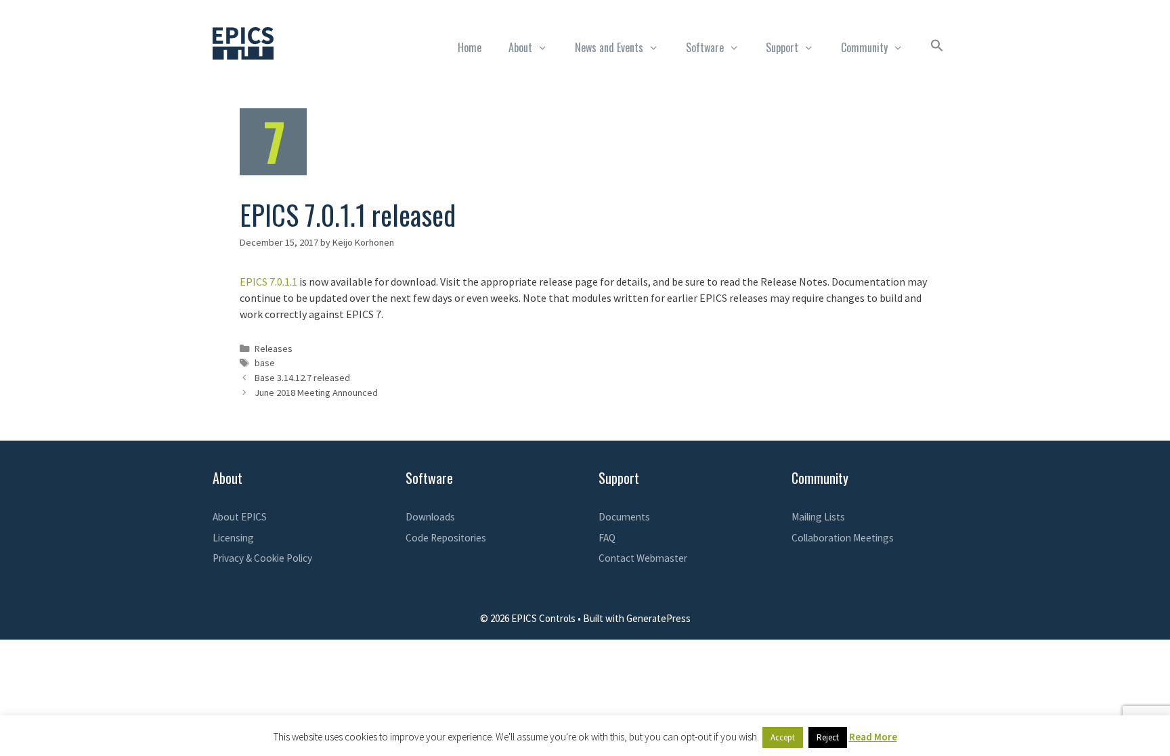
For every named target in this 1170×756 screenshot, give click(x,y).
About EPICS (240, 516)
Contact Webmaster (643, 558)
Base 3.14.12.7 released (302, 378)
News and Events (609, 47)
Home (469, 47)
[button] (937, 47)
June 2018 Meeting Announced (316, 392)
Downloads (430, 516)
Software (705, 47)
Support (782, 47)
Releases (273, 348)
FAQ (607, 537)
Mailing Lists (818, 516)
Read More (873, 736)
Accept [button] (783, 737)
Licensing (233, 537)
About (520, 47)
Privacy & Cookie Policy (262, 558)
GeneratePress (658, 618)
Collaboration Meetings (843, 537)
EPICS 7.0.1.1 (268, 281)
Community (864, 47)
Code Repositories (446, 537)
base (265, 363)
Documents (624, 516)
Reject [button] (828, 737)
